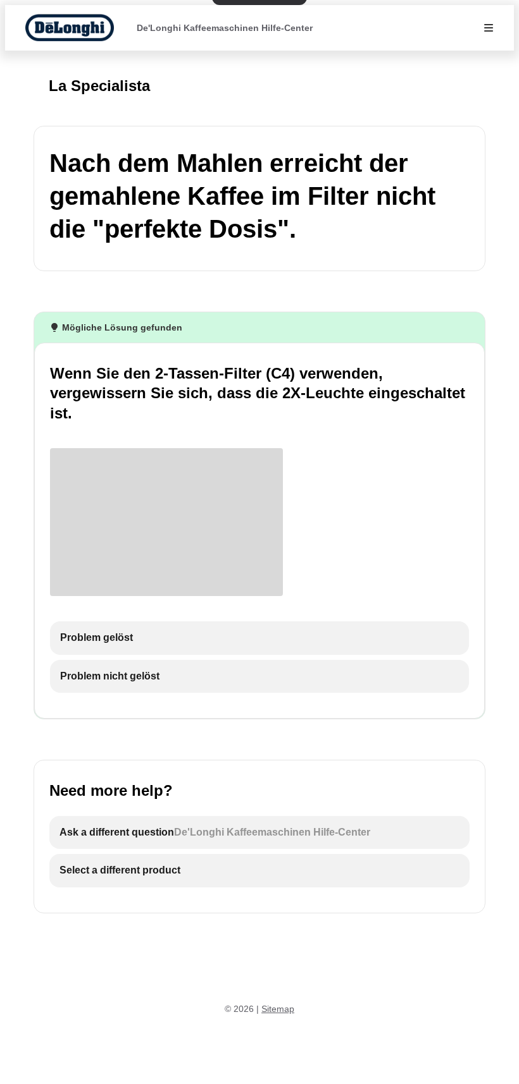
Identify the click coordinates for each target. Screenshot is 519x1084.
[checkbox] (259, 638)
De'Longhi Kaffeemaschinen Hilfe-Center (225, 28)
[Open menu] (488, 28)
